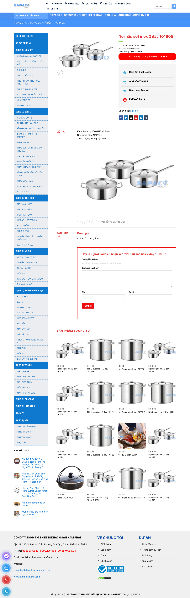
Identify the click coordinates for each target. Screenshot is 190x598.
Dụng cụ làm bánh (25, 406)
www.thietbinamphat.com (27, 576)
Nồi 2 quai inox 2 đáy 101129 (100, 412)
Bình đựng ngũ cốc (27, 123)
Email (131, 292)
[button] (60, 72)
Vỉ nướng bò (23, 100)
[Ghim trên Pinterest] (136, 117)
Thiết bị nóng (24, 437)
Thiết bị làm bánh (26, 426)
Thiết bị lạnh (24, 432)
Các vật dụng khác (27, 359)
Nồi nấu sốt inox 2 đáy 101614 (66, 455)
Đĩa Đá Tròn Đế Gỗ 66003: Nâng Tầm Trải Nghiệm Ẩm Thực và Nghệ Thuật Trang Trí (33, 463)
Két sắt (21, 323)
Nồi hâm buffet (25, 118)
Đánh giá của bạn (90, 259)
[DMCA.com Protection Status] (104, 578)
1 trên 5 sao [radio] (82, 263)
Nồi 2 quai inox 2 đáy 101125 (100, 455)
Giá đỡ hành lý (25, 313)
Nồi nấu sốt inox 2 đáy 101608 (66, 370)
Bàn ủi (20, 302)
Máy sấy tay (23, 329)
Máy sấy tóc (23, 334)
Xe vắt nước (24, 268)
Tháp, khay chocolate (29, 167)
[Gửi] (174, 6)
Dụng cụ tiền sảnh (25, 198)
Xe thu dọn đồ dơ (26, 257)
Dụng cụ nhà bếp (40, 22)
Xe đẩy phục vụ (23, 43)
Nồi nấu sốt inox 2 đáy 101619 (158, 455)
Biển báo (21, 273)
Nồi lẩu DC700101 (64, 497)
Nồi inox (60, 22)
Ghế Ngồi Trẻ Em (24, 36)
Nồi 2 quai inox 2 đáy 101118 (131, 369)
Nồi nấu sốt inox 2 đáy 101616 (158, 370)
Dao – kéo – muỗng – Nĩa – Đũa (30, 63)
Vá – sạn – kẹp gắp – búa (29, 95)
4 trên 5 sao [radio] (103, 263)
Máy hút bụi (23, 387)
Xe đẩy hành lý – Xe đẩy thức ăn (29, 238)
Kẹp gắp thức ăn (26, 162)
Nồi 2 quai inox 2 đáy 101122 (131, 412)
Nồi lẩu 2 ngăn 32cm (127, 455)
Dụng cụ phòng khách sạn (30, 290)
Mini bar (21, 348)
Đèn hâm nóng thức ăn (29, 186)
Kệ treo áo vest (25, 318)
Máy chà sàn (23, 371)
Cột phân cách (25, 215)
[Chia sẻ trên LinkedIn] (141, 117)
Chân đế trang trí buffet (27, 135)
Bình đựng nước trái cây (30, 129)
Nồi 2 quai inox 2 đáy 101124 (161, 412)
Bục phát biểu (24, 209)
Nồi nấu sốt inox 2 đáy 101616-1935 (97, 498)
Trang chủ (20, 22)
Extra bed (22, 297)
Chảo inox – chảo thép (29, 56)
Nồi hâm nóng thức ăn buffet (33, 504)
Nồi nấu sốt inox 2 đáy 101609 (66, 412)
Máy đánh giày (24, 204)
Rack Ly (20, 413)
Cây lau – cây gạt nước (30, 279)
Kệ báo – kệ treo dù (27, 220)
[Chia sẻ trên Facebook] (121, 117)
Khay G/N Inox (24, 142)
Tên (83, 292)
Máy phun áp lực (26, 393)
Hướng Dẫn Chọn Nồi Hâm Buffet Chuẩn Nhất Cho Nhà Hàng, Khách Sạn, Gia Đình (34, 492)
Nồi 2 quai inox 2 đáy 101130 (131, 497)
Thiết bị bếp (22, 420)
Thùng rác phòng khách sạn (30, 341)
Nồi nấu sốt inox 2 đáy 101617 (158, 498)
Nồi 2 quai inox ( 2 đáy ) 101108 (98, 370)
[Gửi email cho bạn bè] (131, 117)
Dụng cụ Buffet (24, 111)
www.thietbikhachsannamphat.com (32, 570)
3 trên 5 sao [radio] (94, 263)
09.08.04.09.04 (67, 550)
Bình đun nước (25, 307)
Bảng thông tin (25, 226)
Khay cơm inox (25, 181)
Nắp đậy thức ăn (26, 156)
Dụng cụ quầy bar (25, 399)
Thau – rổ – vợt (25, 75)
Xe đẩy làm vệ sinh (27, 263)
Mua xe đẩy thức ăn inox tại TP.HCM (35, 513)
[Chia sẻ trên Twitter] (126, 117)
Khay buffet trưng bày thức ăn (29, 149)
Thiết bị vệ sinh (24, 365)
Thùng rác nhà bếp (27, 89)
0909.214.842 (31, 550)
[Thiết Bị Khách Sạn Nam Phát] (27, 6)
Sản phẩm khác (25, 192)
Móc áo (21, 354)
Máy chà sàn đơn (26, 377)
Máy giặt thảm (25, 382)
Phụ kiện (21, 443)
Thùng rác (23, 231)
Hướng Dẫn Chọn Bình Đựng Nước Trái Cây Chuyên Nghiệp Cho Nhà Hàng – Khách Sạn (35, 477)
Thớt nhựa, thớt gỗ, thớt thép (28, 82)
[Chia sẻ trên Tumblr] (146, 117)
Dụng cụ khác (24, 105)
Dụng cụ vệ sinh (24, 251)
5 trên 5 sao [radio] (115, 263)
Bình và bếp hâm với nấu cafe (30, 174)
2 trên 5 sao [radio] (87, 263)
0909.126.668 (49, 550)
